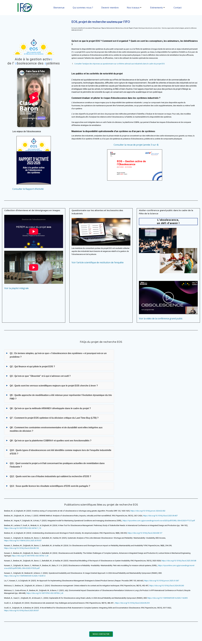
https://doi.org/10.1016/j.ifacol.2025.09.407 (160, 515)
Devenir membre (110, 7)
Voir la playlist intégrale (16, 288)
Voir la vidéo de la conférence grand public (160, 318)
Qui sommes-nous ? (83, 7)
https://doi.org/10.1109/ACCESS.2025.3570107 (22, 540)
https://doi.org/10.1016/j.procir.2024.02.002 (147, 510)
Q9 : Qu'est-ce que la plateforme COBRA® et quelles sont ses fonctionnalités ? (50, 440)
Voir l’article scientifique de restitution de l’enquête (98, 262)
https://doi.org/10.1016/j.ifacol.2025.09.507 (21, 610)
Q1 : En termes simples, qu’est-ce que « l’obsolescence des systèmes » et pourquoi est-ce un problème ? (58, 355)
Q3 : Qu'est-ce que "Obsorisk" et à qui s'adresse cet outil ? (40, 376)
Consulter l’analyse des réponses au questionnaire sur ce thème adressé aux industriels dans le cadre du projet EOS (119, 64)
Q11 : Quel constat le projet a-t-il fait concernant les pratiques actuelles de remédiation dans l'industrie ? (57, 465)
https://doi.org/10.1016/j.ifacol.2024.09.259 (132, 603)
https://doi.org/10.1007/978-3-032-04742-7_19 (22, 528)
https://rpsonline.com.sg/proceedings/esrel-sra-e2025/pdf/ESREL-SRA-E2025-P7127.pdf (159, 520)
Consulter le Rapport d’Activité (28, 188)
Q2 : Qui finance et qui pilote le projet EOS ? (32, 366)
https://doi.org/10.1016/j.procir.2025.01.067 (161, 580)
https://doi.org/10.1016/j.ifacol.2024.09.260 (166, 585)
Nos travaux (133, 7)
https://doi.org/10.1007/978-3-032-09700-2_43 (44, 593)
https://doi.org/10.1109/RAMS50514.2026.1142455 (167, 598)
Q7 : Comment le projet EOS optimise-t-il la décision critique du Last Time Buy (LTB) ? (54, 418)
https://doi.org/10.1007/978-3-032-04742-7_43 (30, 555)
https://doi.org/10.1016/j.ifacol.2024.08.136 (21, 548)
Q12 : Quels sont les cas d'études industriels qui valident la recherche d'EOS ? (50, 476)
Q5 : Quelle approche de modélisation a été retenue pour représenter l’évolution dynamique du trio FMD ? (61, 397)
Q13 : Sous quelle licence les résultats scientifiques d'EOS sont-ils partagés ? (50, 486)
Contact (178, 7)
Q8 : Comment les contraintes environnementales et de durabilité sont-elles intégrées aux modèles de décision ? (56, 429)
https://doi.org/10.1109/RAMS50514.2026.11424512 (24, 575)
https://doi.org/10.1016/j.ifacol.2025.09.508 (178, 560)
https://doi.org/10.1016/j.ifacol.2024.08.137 (145, 533)
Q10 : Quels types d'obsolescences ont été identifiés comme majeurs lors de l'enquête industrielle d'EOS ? (60, 452)
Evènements (156, 7)
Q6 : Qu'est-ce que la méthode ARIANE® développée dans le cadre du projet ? (50, 408)
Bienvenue (58, 7)
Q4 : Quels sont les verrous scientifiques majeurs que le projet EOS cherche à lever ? (54, 385)
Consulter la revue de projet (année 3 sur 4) (136, 144)
